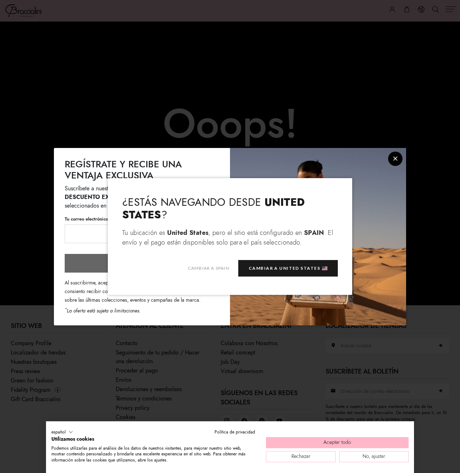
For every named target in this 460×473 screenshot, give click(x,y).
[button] (62, 432)
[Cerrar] (395, 159)
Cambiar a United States (284, 268)
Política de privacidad (235, 432)
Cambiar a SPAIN (208, 268)
